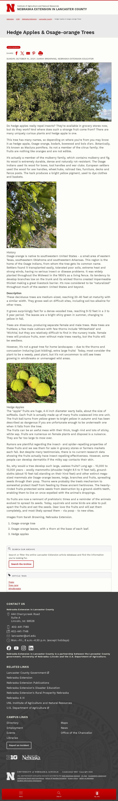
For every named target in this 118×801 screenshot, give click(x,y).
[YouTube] (16, 648)
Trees (11, 582)
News (64, 727)
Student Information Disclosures (29, 781)
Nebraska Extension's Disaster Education (33, 687)
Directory (12, 722)
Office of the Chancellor (76, 732)
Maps (64, 722)
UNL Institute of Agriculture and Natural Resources (39, 703)
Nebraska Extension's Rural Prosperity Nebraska (38, 692)
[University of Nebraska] (31, 757)
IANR (18, 19)
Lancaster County (45, 19)
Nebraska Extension (29, 19)
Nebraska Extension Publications (28, 682)
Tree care (13, 585)
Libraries (12, 737)
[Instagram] (23, 648)
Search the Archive (21, 564)
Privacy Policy (73, 778)
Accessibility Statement (97, 776)
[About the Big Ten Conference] (12, 757)
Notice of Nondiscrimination (56, 778)
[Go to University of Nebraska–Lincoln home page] (11, 8)
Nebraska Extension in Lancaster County (52, 9)
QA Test (84, 776)
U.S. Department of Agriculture (26, 707)
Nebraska (10, 19)
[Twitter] (22, 53)
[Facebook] (16, 53)
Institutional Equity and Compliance (30, 778)
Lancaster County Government (26, 672)
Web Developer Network (71, 776)
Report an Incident (19, 745)
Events (11, 732)
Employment (15, 727)
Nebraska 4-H (15, 697)
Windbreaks (14, 588)
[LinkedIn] (31, 648)
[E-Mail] (28, 53)
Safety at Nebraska (86, 778)
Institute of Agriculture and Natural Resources (38, 6)
